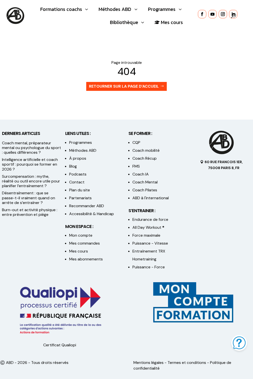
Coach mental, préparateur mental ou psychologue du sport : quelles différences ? (31, 147)
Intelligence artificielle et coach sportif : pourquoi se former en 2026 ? (30, 164)
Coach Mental (145, 182)
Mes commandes (84, 243)
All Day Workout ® (148, 227)
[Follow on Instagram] (223, 14)
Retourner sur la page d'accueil (124, 86)
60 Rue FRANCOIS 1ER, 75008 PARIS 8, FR (224, 165)
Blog (73, 166)
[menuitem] (65, 9)
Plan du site (79, 190)
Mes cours (78, 251)
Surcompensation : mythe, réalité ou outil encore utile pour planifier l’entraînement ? (31, 181)
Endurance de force (150, 219)
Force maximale (146, 235)
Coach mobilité (146, 150)
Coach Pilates (144, 190)
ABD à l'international (151, 198)
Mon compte (80, 235)
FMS (136, 166)
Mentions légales (148, 362)
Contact (76, 182)
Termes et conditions (187, 362)
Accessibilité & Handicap (92, 213)
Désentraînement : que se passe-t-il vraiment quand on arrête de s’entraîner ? (28, 197)
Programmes (80, 142)
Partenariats (80, 198)
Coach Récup (144, 158)
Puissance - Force (148, 267)
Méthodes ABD (82, 150)
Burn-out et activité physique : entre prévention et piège (29, 212)
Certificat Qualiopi (59, 345)
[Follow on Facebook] (202, 14)
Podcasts (77, 174)
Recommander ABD (86, 205)
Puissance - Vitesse (150, 243)
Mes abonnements (86, 259)
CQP (136, 142)
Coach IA (140, 174)
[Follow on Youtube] (212, 14)
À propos (77, 158)
